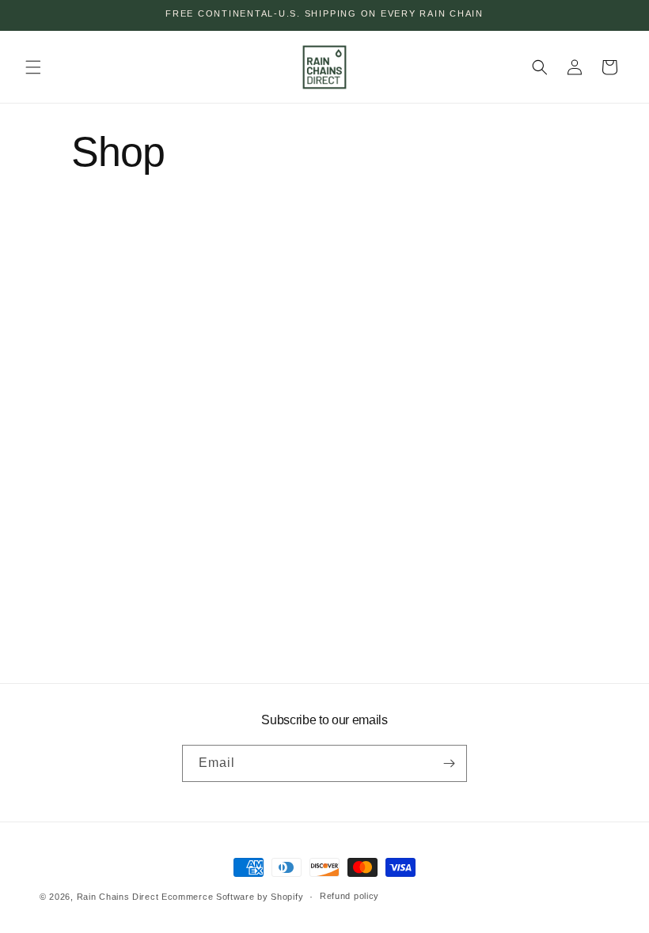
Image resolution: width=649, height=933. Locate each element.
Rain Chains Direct (118, 896)
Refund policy (349, 896)
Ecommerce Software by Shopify (232, 896)
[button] (33, 67)
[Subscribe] (448, 763)
